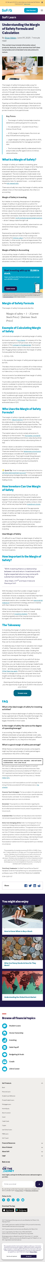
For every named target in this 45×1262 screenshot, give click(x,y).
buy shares (21, 340)
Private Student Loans (8, 1100)
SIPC (8, 778)
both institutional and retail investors (29, 218)
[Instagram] (18, 1199)
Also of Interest (7, 1147)
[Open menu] (42, 10)
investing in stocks (33, 504)
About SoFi (5, 1151)
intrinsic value (18, 238)
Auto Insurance (6, 1113)
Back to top (6, 1162)
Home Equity (5, 1108)
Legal (4, 1156)
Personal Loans (6, 1091)
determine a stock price (32, 451)
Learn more (27, 4)
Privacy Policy (19, 1190)
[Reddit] (39, 885)
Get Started (31, 10)
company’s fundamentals (22, 345)
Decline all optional (12, 1256)
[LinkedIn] (34, 885)
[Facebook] (25, 885)
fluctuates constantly (32, 436)
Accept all (28, 1256)
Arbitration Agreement (32, 1190)
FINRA (4, 778)
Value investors (17, 420)
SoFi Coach (5, 1138)
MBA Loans (5, 1134)
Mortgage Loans (6, 1104)
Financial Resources (8, 1143)
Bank (3, 1087)
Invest (3, 1117)
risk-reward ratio (13, 183)
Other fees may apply (9, 671)
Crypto (4, 1125)
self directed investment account (14, 473)
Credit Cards (5, 1121)
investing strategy (20, 614)
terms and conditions (8, 296)
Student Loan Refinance (8, 1096)
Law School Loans (7, 1129)
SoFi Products (6, 1083)
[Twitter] (30, 885)
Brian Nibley (10, 37)
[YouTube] (22, 1199)
